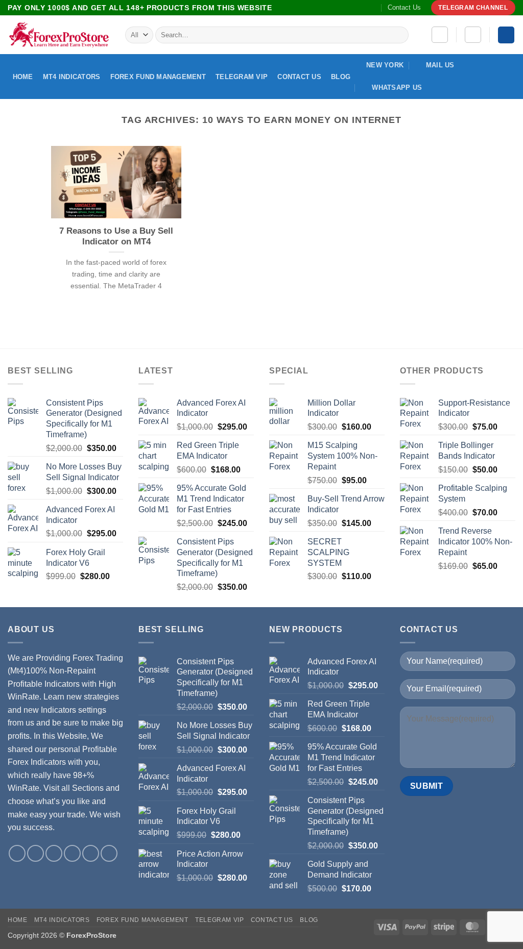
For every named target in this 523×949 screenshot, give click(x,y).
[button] (473, 35)
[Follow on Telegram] (373, 7)
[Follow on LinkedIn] (353, 7)
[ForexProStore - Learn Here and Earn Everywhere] (59, 34)
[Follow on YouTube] (363, 7)
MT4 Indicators (72, 77)
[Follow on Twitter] (333, 7)
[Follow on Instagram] (324, 7)
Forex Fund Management (158, 77)
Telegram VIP (242, 77)
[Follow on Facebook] (314, 7)
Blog (340, 77)
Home (23, 77)
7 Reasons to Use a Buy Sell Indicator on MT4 (116, 236)
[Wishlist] (440, 35)
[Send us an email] (343, 7)
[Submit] (399, 35)
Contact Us (404, 7)
